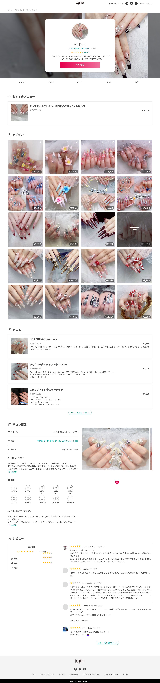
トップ (10, 10)
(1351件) (86, 52)
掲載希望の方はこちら (116, 3)
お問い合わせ (73, 674)
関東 (16, 10)
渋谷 (27, 10)
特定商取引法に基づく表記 (91, 674)
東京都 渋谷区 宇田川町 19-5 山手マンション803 (57, 440)
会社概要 (125, 674)
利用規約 (62, 674)
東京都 (22, 10)
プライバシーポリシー (111, 674)
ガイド (34, 674)
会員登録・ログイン (146, 4)
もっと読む (13, 472)
